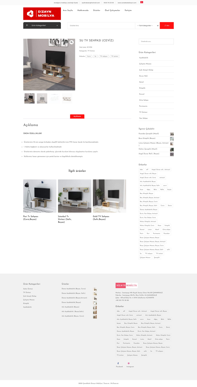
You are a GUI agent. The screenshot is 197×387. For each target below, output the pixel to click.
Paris (141, 233)
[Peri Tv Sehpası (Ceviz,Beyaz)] (39, 196)
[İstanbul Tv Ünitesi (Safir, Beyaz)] (74, 196)
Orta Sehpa (143, 100)
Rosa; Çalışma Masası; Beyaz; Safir (151, 249)
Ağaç (148, 189)
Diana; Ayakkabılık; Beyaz (148, 209)
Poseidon (167, 233)
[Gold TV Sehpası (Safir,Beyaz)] (109, 196)
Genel (141, 82)
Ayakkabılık (143, 58)
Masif (157, 229)
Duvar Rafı (143, 76)
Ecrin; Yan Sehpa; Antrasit (149, 213)
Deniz (170, 205)
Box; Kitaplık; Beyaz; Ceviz (149, 201)
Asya (141, 189)
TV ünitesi (114, 56)
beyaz (169, 189)
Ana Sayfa (68, 10)
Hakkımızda (83, 10)
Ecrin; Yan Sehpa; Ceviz (148, 217)
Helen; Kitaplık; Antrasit (148, 221)
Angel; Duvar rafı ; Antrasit (161, 169)
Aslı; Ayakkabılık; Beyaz (148, 181)
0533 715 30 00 (109, 2)
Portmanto (143, 106)
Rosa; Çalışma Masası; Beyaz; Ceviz (152, 245)
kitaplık (167, 225)
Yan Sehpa (143, 118)
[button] (72, 42)
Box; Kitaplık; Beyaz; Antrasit (149, 197)
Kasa (159, 225)
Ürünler (96, 10)
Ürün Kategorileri (38, 25)
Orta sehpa (166, 229)
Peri (148, 233)
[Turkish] (141, 2)
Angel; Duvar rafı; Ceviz (148, 177)
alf (147, 169)
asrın (165, 185)
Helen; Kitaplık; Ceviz (147, 225)
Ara (167, 25)
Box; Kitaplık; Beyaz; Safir (148, 205)
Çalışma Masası (145, 64)
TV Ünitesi (91, 51)
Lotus (150, 229)
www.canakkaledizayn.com (127, 2)
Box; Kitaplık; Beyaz (146, 193)
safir (168, 249)
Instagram (130, 367)
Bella (162, 189)
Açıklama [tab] (77, 116)
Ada (141, 169)
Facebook (119, 367)
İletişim (128, 10)
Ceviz (89, 56)
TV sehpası (104, 56)
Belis (155, 189)
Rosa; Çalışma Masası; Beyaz (149, 237)
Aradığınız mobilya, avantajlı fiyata (66, 2)
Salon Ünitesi (28, 289)
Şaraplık (157, 257)
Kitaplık (142, 88)
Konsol (141, 94)
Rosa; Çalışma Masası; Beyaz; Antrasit (153, 241)
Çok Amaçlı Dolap (146, 70)
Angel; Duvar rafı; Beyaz (148, 173)
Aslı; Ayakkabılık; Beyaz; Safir (150, 185)
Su (95, 56)
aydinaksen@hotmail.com (91, 2)
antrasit (162, 177)
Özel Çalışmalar (112, 10)
